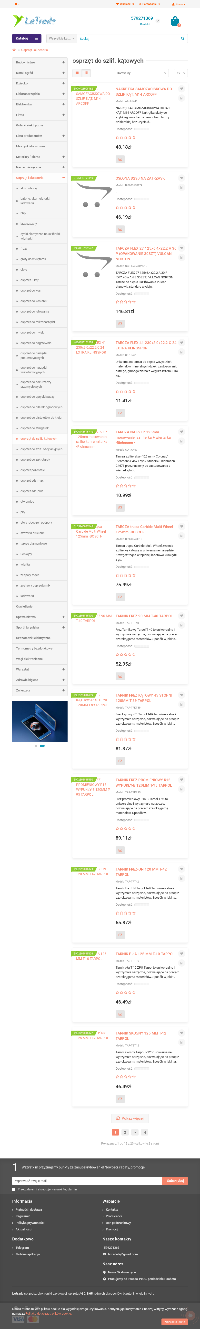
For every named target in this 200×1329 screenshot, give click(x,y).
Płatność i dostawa (29, 1209)
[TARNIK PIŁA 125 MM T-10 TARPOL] (94, 970)
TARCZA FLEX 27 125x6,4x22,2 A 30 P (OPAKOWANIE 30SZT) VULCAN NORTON (146, 253)
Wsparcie (111, 1201)
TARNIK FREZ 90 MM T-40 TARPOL (144, 616)
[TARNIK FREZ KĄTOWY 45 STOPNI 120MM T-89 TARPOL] (94, 711)
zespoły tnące (30, 575)
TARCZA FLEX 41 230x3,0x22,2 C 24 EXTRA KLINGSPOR (146, 345)
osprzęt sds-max (31, 480)
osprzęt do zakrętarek (35, 459)
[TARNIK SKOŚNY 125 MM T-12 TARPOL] (94, 1049)
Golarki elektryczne (29, 125)
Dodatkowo (23, 1239)
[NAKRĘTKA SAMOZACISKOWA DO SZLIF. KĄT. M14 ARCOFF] (94, 105)
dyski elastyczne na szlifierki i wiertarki (40, 236)
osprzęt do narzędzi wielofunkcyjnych (33, 370)
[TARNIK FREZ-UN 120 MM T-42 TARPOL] (94, 885)
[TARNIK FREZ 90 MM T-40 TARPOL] (94, 632)
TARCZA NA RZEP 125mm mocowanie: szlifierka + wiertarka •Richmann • (143, 437)
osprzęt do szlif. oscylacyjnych (41, 449)
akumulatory (29, 188)
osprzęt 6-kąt (29, 280)
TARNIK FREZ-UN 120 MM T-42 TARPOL (141, 872)
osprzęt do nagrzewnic (35, 343)
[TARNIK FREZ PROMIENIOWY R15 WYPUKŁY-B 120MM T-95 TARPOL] (94, 796)
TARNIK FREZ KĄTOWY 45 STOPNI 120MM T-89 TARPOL (144, 698)
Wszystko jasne (174, 1322)
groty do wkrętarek (33, 259)
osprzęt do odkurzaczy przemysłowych (35, 384)
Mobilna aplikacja (28, 1254)
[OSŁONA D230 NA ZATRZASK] (94, 194)
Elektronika (24, 104)
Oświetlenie (24, 606)
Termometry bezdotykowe (34, 648)
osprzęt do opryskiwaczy (37, 396)
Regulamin (23, 1216)
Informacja (22, 1201)
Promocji (112, 1229)
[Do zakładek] (181, 88)
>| (144, 1132)
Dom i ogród (24, 73)
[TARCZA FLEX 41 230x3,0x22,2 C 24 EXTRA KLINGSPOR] (94, 359)
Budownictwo (25, 62)
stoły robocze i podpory (36, 522)
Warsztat (22, 669)
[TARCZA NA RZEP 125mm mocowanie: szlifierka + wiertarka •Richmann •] (94, 448)
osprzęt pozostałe (32, 470)
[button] (36, 746)
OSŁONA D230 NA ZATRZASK (140, 178)
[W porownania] (181, 98)
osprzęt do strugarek (34, 428)
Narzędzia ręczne (28, 167)
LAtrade (17, 1293)
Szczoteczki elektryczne (33, 638)
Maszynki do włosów (30, 146)
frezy (23, 248)
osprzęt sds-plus (31, 491)
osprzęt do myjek (32, 332)
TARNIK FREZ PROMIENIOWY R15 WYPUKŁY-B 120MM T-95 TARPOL (144, 783)
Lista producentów (29, 136)
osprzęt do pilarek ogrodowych (41, 407)
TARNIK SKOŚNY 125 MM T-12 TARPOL (141, 1036)
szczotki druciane (32, 533)
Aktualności (24, 1229)
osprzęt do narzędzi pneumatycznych (33, 355)
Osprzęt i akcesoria (34, 50)
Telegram (22, 1247)
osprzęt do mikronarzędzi (37, 322)
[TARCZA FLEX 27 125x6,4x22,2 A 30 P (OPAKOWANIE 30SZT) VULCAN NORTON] (94, 264)
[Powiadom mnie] (120, 159)
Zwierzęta (23, 690)
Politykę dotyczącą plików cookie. (48, 1313)
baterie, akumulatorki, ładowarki (35, 201)
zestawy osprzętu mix (35, 585)
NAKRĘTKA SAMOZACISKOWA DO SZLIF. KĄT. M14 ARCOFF (144, 92)
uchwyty (26, 554)
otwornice (27, 501)
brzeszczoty (28, 223)
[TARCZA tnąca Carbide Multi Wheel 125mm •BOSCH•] (94, 543)
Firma (20, 115)
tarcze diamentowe (33, 543)
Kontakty (112, 1209)
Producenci (114, 1216)
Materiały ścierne (28, 157)
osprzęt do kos (30, 290)
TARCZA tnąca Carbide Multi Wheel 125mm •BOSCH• (144, 529)
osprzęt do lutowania (34, 311)
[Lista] (86, 73)
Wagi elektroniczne (29, 659)
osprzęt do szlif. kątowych (38, 438)
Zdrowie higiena (27, 680)
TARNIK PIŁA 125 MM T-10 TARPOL (145, 954)
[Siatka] (77, 73)
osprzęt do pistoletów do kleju (40, 417)
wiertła (25, 564)
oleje (23, 269)
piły (22, 512)
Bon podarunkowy (118, 1223)
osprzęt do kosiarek (34, 301)
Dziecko (22, 83)
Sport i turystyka (27, 627)
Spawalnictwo (26, 617)
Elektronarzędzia (28, 94)
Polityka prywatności (30, 1223)
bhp (23, 213)
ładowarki (27, 596)
